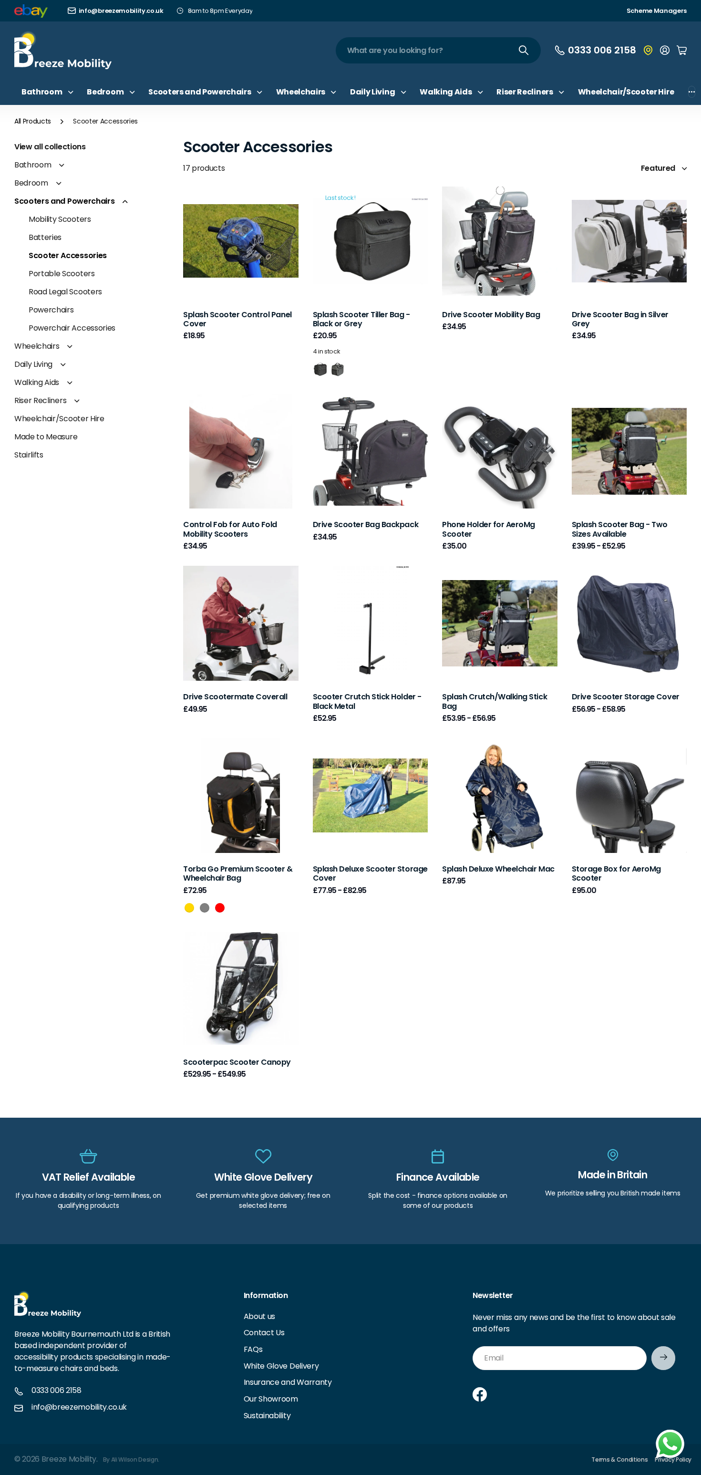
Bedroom (31, 182)
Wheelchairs (36, 346)
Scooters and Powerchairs (64, 201)
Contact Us (264, 1332)
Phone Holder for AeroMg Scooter (488, 529)
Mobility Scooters (60, 219)
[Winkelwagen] (682, 50)
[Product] (370, 241)
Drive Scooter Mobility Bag (491, 314)
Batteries (45, 237)
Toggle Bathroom (61, 165)
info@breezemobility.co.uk (79, 1407)
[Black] (320, 369)
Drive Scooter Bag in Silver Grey (620, 319)
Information (266, 1295)
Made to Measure (45, 436)
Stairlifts (28, 454)
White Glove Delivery (281, 1366)
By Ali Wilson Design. (131, 1459)
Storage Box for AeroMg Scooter (616, 873)
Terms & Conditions (619, 1459)
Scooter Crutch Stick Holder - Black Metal (367, 701)
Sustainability (267, 1415)
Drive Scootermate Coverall (235, 696)
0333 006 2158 (56, 1391)
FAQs (253, 1349)
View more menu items (691, 92)
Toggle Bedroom (58, 183)
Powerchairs (51, 309)
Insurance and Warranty (288, 1382)
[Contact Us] (648, 50)
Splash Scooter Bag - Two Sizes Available (620, 529)
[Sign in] (665, 50)
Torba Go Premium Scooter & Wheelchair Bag (238, 873)
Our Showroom (271, 1398)
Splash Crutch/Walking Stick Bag (494, 701)
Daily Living (33, 364)
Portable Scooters (62, 273)
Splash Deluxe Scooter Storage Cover (370, 873)
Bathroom (32, 164)
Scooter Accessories (68, 255)
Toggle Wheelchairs (69, 346)
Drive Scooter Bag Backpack (366, 524)
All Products (32, 121)
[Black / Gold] (189, 908)
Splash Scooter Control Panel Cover (237, 319)
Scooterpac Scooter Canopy (237, 1062)
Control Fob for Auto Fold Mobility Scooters (230, 529)
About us (259, 1316)
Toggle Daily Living (62, 364)
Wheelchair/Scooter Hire (626, 91)
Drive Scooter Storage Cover (626, 696)
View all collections (50, 146)
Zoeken (524, 50)
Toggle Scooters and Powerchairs (124, 201)
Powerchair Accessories (72, 327)
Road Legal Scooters (65, 291)
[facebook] (480, 1394)
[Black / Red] (220, 908)
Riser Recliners (40, 400)
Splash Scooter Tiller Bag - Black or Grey (361, 319)
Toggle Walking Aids (69, 382)
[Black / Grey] (204, 908)
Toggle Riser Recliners (76, 400)
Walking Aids (36, 382)
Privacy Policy (673, 1459)
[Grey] (337, 369)
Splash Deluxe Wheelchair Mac (498, 868)
